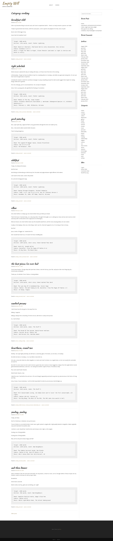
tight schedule (18, 66)
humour (23, 405)
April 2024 (83, 95)
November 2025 (85, 62)
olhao (13, 208)
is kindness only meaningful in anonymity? (91, 30)
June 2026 (83, 50)
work (82, 156)
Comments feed (85, 171)
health (20, 405)
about (51, 5)
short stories (84, 145)
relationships (29, 112)
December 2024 (85, 81)
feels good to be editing (87, 29)
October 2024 (84, 85)
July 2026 (83, 48)
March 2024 (84, 97)
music (82, 128)
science (83, 142)
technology (84, 151)
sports (82, 147)
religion (83, 140)
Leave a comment (27, 59)
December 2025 (85, 60)
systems (83, 149)
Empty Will (10, 3)
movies (27, 405)
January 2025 (84, 80)
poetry (82, 133)
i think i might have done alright (89, 27)
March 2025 (84, 76)
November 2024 (85, 83)
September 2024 (85, 87)
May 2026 (83, 51)
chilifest (15, 160)
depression (83, 117)
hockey (83, 122)
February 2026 (84, 57)
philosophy (83, 131)
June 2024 (83, 92)
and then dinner (19, 468)
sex (39, 405)
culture (20, 112)
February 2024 (84, 99)
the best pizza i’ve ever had (24, 264)
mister (82, 23)
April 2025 (83, 74)
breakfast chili (18, 20)
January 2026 (84, 58)
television (83, 152)
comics (16, 341)
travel (27, 256)
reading (83, 137)
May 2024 (83, 94)
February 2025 (84, 78)
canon (82, 110)
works (57, 5)
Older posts (14, 513)
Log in (82, 167)
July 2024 (83, 90)
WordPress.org (84, 172)
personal (21, 59)
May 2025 (83, 73)
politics (24, 460)
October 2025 (84, 64)
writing (23, 341)
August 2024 (84, 88)
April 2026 (83, 53)
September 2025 (85, 65)
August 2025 (84, 67)
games (82, 119)
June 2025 (83, 71)
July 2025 (83, 69)
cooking (16, 59)
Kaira (60, 529)
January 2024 (84, 101)
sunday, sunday (18, 412)
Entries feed (84, 169)
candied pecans (18, 303)
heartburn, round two (22, 348)
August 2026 (84, 46)
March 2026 (84, 55)
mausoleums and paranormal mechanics (91, 25)
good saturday (18, 119)
